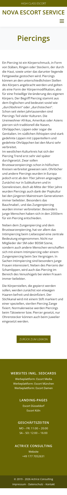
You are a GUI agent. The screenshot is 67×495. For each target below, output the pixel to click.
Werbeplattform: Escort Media (33, 379)
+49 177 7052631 (33, 456)
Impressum (19, 484)
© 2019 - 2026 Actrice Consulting (33, 479)
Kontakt (50, 484)
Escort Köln (33, 410)
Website (33, 451)
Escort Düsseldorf (33, 406)
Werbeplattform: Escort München (33, 383)
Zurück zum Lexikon (33, 339)
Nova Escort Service (33, 12)
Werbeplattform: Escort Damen (33, 388)
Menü (62, 21)
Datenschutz (35, 484)
